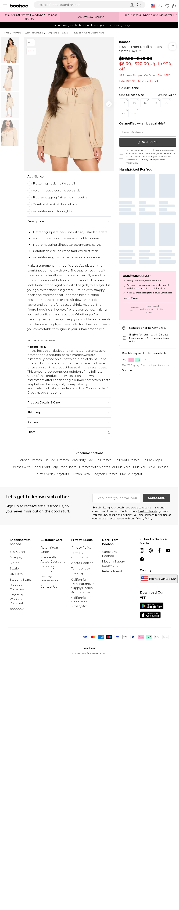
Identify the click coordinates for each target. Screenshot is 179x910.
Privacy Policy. (144, 518)
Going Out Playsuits (94, 32)
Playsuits (76, 32)
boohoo (125, 42)
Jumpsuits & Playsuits (57, 32)
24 (134, 113)
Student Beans (20, 579)
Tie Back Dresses (56, 460)
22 (124, 113)
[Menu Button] (5, 6)
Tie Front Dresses (126, 460)
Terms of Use (80, 568)
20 (166, 102)
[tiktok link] (142, 559)
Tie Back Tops (152, 460)
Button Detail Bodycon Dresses (94, 474)
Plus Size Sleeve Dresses (150, 467)
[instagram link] (142, 550)
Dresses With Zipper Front (30, 467)
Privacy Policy (148, 159)
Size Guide (17, 551)
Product (77, 574)
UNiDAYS (16, 574)
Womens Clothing (34, 32)
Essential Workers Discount (16, 599)
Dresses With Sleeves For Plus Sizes (104, 467)
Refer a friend (112, 571)
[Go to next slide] (109, 104)
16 (145, 102)
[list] (69, 104)
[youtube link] (168, 550)
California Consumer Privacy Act (79, 602)
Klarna (14, 563)
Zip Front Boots (64, 467)
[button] (153, 6)
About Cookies (82, 563)
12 (123, 102)
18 (155, 102)
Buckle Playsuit (131, 474)
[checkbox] (121, 156)
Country (145, 570)
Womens (16, 32)
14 (134, 102)
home (6, 32)
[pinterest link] (151, 550)
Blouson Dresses (29, 460)
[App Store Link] (151, 610)
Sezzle (14, 568)
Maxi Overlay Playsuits (53, 474)
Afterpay (16, 557)
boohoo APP (19, 609)
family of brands (147, 511)
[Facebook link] (159, 550)
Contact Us (49, 586)
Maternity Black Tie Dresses (91, 460)
